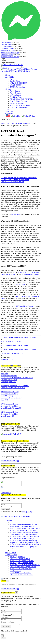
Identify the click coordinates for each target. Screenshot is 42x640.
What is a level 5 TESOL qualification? (15, 180)
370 (2, 390)
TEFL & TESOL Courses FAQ (22, 124)
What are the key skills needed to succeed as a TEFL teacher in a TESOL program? (25, 546)
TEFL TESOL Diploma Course (21, 569)
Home (7, 75)
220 (2, 402)
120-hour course (19, 284)
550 (2, 384)
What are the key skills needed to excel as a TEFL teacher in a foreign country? (25, 525)
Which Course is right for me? (20, 105)
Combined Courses (7, 49)
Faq (11, 79)
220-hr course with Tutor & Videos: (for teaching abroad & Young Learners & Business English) (11, 396)
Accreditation (10, 111)
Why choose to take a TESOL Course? (14, 345)
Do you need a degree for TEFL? (13, 353)
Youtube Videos (11, 555)
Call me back (6, 626)
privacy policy (27, 512)
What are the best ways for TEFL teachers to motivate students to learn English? (25, 537)
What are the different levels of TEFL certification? (19, 178)
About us (8, 520)
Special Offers (15, 81)
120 (2, 418)
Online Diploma (6, 45)
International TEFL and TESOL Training (15, 71)
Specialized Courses (8, 51)
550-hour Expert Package (10, 57)
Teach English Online (17, 557)
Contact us (9, 113)
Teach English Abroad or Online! (21, 563)
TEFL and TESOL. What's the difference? (25, 565)
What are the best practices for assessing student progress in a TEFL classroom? (24, 533)
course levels (15, 215)
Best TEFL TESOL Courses (20, 559)
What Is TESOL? (16, 85)
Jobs (7, 109)
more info (4, 374)
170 (2, 410)
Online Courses (6, 42)
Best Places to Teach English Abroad (23, 567)
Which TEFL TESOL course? (20, 573)
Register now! (6, 493)
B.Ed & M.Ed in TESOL (19, 107)
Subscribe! (5, 509)
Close (3, 638)
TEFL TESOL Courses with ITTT (22, 561)
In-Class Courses (7, 47)
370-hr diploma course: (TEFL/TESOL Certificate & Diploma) (15, 387)
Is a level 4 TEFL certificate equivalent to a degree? (19, 337)
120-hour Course (7, 55)
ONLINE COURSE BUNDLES (21, 99)
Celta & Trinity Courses (18, 101)
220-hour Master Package (10, 53)
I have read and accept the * (18, 512)
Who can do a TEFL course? (11, 341)
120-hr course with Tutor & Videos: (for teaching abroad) (9, 414)
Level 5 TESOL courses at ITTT (12, 182)
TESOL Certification (17, 87)
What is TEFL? (15, 571)
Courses (8, 89)
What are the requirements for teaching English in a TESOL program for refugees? (25, 541)
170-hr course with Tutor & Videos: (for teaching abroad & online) (11, 406)
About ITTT (9, 77)
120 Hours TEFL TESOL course (21, 575)
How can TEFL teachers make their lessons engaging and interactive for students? (25, 529)
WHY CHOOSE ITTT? (18, 83)
